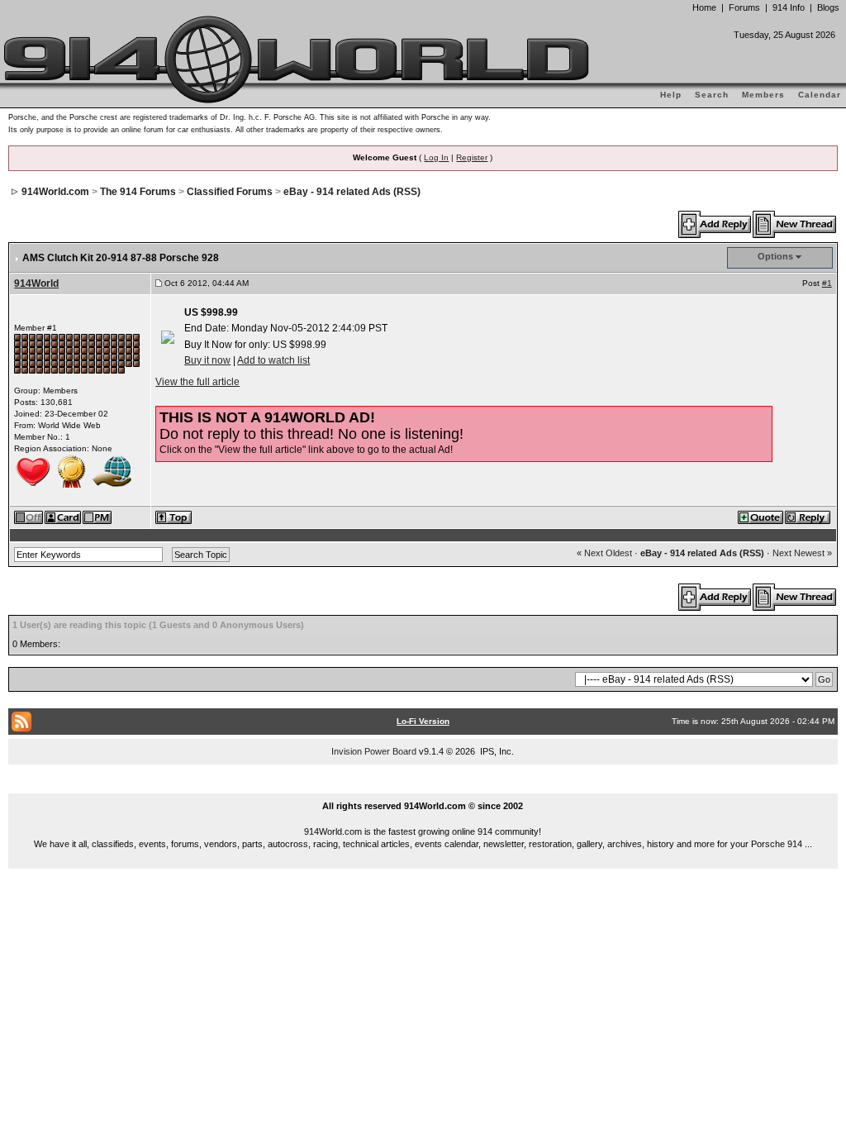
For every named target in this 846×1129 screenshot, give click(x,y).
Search (712, 94)
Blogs (828, 7)
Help (671, 94)
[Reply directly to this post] (808, 517)
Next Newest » (802, 553)
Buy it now (207, 360)
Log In (436, 157)
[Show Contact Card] (64, 517)
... (423, 787)
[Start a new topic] (795, 224)
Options (775, 256)
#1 (827, 283)
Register (471, 157)
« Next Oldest (604, 553)
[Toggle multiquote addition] (761, 517)
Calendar (819, 94)
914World (36, 283)
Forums (744, 7)
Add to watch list (273, 360)
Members (763, 94)
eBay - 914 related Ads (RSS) (352, 192)
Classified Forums (230, 192)
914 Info (788, 7)
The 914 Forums (138, 192)
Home (704, 7)
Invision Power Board (373, 751)
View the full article (197, 382)
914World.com (55, 192)
